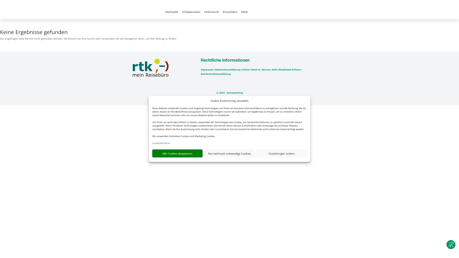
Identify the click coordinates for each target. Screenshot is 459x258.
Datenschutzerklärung (227, 69)
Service (266, 69)
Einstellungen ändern (282, 153)
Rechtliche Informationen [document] (225, 60)
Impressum (207, 69)
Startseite (171, 12)
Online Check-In (251, 69)
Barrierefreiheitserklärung (216, 74)
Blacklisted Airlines (289, 69)
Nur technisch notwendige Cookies (229, 153)
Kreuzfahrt (230, 12)
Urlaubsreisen (191, 12)
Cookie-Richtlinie (161, 143)
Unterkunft (211, 12)
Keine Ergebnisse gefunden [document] (34, 32)
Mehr (244, 12)
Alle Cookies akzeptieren (177, 153)
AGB (274, 69)
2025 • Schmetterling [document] (230, 92)
